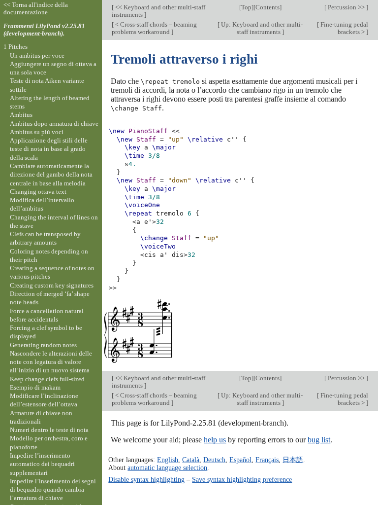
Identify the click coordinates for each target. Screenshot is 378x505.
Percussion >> (346, 7)
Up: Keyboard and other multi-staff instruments (261, 28)
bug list (319, 439)
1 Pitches (15, 46)
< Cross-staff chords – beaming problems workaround (154, 28)
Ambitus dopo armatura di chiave (54, 123)
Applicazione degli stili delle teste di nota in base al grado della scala (49, 149)
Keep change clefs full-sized (47, 379)
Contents (267, 7)
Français (267, 460)
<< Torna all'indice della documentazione (35, 8)
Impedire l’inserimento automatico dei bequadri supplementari (42, 464)
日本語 (293, 460)
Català (190, 460)
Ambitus (21, 114)
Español (240, 460)
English (167, 460)
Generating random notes (43, 345)
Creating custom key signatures (52, 285)
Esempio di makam (35, 387)
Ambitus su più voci (36, 132)
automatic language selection (167, 467)
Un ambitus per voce (37, 55)
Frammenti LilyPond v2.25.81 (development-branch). (44, 29)
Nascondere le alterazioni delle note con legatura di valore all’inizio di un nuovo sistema (51, 362)
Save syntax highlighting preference (242, 479)
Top (246, 7)
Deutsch (214, 460)
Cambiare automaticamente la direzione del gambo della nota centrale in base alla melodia (51, 174)
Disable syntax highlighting (146, 479)
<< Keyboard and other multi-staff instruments (158, 10)
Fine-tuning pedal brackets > (343, 28)
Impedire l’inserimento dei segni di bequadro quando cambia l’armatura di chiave (53, 489)
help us (215, 439)
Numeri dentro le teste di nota (49, 429)
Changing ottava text (38, 191)
